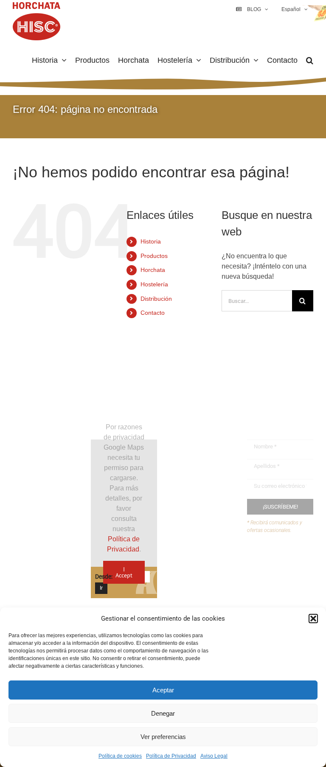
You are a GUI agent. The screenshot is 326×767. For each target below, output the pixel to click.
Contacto (153, 312)
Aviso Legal (214, 756)
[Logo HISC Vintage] (46, 404)
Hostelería (154, 284)
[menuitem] (293, 9)
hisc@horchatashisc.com (219, 594)
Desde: (103, 576)
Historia (151, 241)
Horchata (153, 269)
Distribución (156, 298)
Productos (154, 255)
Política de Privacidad (171, 756)
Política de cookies (120, 756)
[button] (313, 618)
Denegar (163, 713)
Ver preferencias (163, 736)
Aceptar (163, 690)
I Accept (123, 572)
